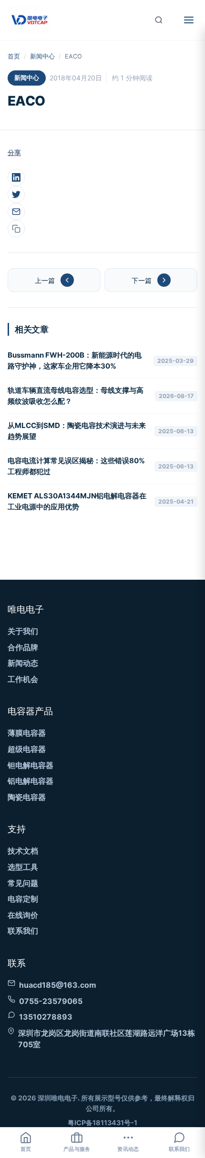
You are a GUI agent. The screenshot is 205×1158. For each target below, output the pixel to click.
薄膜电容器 (27, 733)
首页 (14, 56)
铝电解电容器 (30, 781)
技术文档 (23, 851)
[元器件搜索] (159, 20)
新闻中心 (42, 56)
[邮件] (16, 211)
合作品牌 (23, 647)
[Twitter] (16, 194)
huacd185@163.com (57, 985)
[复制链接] (16, 228)
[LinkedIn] (16, 177)
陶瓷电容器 (27, 797)
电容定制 (23, 899)
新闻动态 (23, 663)
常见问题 (23, 883)
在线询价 (23, 915)
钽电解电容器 (30, 765)
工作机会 (23, 679)
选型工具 (23, 867)
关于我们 (23, 631)
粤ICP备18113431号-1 (102, 1123)
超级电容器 (27, 749)
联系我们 (23, 930)
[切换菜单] (188, 20)
